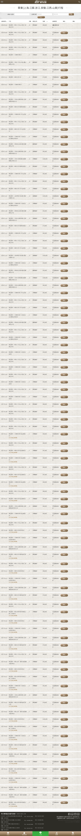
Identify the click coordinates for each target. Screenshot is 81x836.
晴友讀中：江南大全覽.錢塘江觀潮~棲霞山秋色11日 (17, 160)
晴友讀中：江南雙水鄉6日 (15, 55)
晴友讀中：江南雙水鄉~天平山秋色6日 (17, 115)
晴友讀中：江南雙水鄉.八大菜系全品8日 (17, 353)
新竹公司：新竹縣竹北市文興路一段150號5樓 (10, 820)
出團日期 (34, 14)
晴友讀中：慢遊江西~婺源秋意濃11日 (17, 108)
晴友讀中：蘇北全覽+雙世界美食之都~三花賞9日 (17, 612)
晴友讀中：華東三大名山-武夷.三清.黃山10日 (17, 26)
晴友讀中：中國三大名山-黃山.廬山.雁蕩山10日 (17, 63)
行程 (10, 21)
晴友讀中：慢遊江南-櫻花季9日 (16, 530)
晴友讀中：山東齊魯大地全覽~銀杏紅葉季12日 (17, 197)
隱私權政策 (77, 818)
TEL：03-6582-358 (28, 820)
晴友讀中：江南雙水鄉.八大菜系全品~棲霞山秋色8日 (17, 137)
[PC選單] (2, 2)
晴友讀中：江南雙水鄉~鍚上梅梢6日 (17, 435)
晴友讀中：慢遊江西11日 (15, 77)
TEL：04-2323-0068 (28, 824)
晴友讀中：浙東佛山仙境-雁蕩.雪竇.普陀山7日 (17, 145)
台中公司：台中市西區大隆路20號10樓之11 (10, 824)
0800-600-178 (21, 814)
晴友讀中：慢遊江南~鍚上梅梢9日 (17, 450)
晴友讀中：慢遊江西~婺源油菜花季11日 (17, 555)
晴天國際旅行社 (40, 2)
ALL (41, 17)
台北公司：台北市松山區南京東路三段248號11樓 (11, 816)
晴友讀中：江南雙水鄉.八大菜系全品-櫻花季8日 (17, 538)
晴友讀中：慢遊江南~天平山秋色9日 (17, 130)
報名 (64, 33)
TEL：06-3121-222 (28, 828)
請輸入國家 (11, 14)
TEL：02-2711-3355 (28, 816)
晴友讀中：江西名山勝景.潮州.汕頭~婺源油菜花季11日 (17, 507)
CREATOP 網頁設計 (75, 822)
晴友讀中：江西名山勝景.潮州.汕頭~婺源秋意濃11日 (17, 100)
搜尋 (71, 14)
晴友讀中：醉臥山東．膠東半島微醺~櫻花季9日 (17, 662)
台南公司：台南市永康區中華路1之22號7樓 (10, 827)
